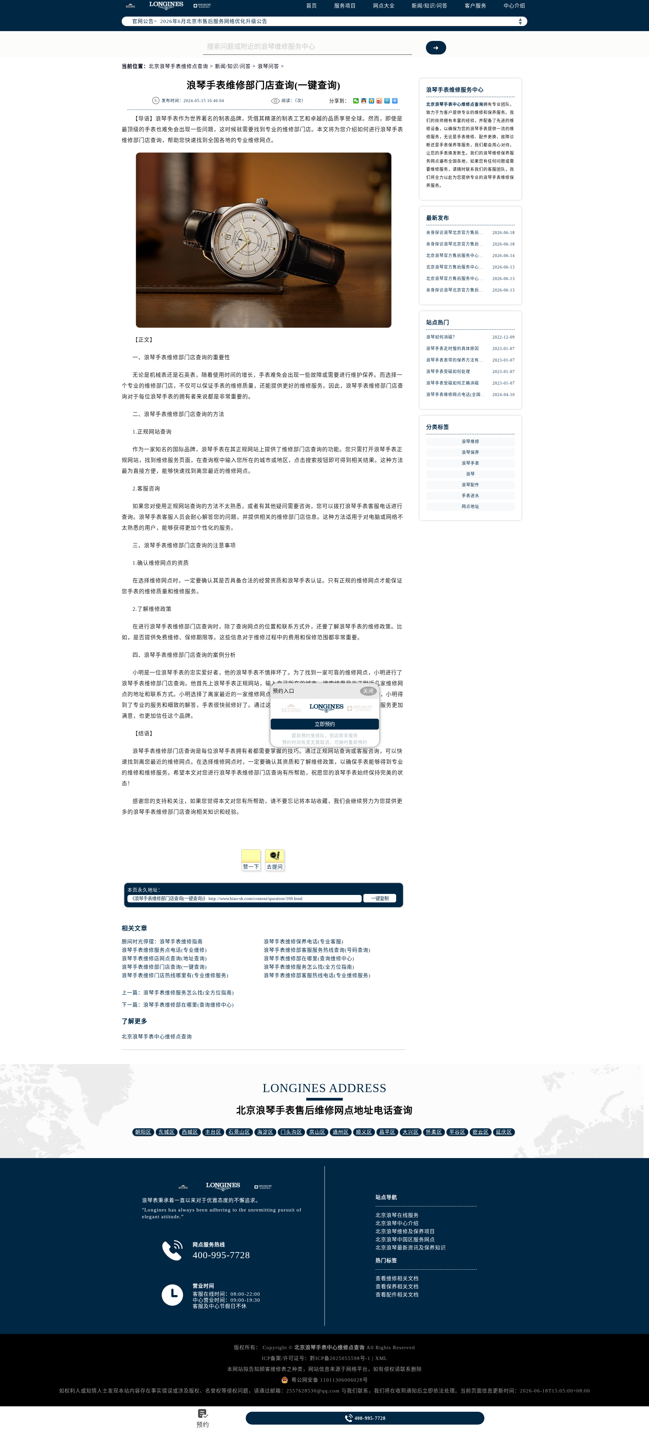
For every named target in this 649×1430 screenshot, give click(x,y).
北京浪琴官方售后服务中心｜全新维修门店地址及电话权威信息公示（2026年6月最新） (456, 278)
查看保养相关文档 (397, 1286)
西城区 (190, 1132)
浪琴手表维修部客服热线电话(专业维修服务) (317, 975)
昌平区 (387, 1132)
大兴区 (411, 1132)
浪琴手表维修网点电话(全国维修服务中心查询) (456, 394)
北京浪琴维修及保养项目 (405, 1231)
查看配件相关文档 (397, 1294)
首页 (311, 5)
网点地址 (470, 506)
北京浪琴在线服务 (397, 1215)
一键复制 (380, 898)
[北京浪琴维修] (263, 1187)
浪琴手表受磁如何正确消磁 (452, 383)
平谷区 (457, 1132)
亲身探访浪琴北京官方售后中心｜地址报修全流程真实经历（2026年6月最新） (456, 290)
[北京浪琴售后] (183, 1187)
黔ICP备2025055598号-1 (340, 1358)
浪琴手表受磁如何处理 (448, 371)
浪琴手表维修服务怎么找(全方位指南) (309, 967)
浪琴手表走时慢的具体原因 (452, 348)
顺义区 (364, 1132)
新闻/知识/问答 (430, 5)
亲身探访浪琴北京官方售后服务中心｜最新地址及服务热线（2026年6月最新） (456, 232)
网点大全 (384, 5)
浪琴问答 (268, 66)
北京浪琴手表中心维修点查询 (157, 1036)
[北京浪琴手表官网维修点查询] (166, 6)
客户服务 (475, 5)
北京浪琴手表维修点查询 (178, 66)
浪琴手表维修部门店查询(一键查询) (164, 967)
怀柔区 (434, 1132)
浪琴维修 (470, 441)
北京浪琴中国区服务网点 (405, 1239)
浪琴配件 (470, 485)
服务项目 (345, 5)
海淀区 (265, 1132)
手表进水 (470, 495)
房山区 (317, 1132)
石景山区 (239, 1132)
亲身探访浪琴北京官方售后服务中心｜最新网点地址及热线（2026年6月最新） (456, 244)
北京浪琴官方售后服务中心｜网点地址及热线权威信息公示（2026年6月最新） (456, 267)
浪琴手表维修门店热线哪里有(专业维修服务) (175, 975)
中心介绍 (514, 5)
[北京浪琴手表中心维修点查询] (223, 1187)
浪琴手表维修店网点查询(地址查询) (164, 958)
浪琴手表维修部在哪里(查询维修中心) (309, 958)
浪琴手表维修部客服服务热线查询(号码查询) (317, 950)
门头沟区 (291, 1132)
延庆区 (504, 1132)
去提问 (275, 867)
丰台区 (213, 1132)
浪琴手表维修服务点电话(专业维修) (164, 950)
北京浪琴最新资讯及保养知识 (411, 1247)
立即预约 (325, 724)
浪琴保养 (470, 452)
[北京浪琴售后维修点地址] (130, 5)
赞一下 (251, 867)
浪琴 (470, 474)
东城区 (167, 1132)
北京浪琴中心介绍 (397, 1223)
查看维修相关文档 (397, 1278)
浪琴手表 (470, 463)
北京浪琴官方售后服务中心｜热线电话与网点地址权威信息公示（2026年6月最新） (456, 255)
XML (381, 1358)
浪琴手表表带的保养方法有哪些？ (456, 360)
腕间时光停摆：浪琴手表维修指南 (162, 941)
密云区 (481, 1132)
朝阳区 (143, 1132)
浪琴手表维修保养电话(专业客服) (303, 941)
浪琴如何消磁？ (441, 337)
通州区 (341, 1132)
